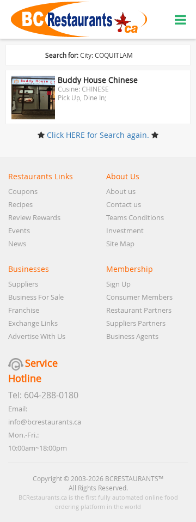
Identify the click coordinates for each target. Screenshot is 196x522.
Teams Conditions (135, 217)
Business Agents (132, 336)
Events (19, 230)
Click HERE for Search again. (98, 135)
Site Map (120, 243)
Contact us (123, 204)
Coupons (23, 191)
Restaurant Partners (138, 310)
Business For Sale (36, 297)
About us (121, 191)
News (17, 243)
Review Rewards (34, 217)
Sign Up (118, 284)
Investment (125, 230)
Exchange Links (33, 323)
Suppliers (23, 284)
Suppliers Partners (136, 323)
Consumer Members (139, 297)
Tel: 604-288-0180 (43, 395)
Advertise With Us (36, 336)
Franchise (23, 310)
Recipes (20, 204)
